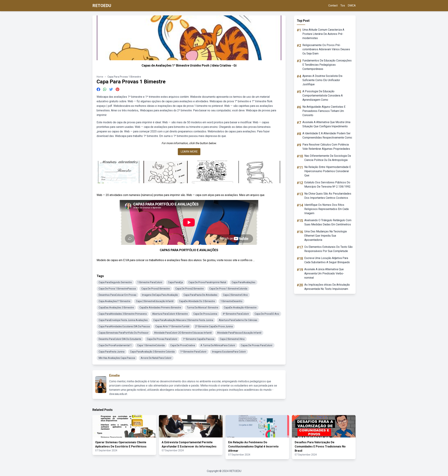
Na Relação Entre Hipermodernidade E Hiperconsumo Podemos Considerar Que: (327, 171)
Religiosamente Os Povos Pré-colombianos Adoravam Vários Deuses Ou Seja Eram (326, 49)
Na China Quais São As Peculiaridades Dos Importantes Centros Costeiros (327, 195)
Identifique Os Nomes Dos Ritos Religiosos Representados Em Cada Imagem (326, 209)
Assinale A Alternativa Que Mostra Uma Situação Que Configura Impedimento (326, 124)
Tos (342, 5)
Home (100, 76)
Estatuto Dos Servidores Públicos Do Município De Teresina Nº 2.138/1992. (327, 184)
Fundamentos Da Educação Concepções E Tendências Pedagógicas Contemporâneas (327, 65)
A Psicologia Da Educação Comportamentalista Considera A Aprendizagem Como (322, 95)
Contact (333, 5)
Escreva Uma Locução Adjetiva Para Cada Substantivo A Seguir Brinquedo (327, 260)
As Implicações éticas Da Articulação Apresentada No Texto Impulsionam (327, 287)
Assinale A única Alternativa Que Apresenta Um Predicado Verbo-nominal (324, 273)
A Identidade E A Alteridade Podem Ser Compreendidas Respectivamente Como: (327, 135)
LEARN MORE (189, 151)
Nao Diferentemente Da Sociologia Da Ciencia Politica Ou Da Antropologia (327, 158)
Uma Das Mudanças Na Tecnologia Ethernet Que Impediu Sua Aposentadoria (325, 236)
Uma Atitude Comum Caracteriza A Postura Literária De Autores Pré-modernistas (323, 34)
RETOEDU (101, 5)
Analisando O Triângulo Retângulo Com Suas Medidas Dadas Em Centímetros (327, 222)
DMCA (352, 5)
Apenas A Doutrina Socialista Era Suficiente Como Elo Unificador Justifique (322, 80)
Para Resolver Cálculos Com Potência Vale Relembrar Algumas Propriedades (326, 146)
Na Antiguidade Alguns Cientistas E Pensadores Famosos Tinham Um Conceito (323, 111)
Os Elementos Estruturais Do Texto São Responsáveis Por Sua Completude (328, 249)
